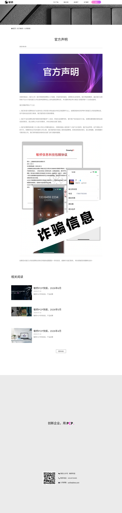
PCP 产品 (55, 2)
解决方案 (66, 2)
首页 (14, 28)
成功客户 (76, 2)
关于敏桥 (20, 28)
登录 (96, 2)
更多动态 (61, 351)
